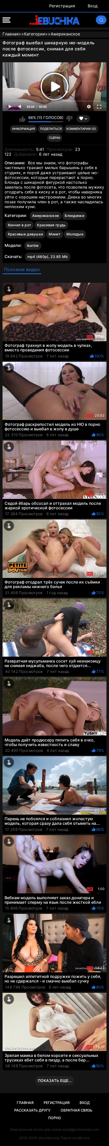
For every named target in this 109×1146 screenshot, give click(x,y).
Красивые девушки (25, 234)
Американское (45, 215)
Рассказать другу (32, 1110)
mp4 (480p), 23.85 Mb (47, 256)
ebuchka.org (48, 1138)
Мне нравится (22, 118)
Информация (23, 129)
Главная (25, 1102)
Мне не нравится (69, 118)
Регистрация (62, 6)
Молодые (74, 234)
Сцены (54, 137)
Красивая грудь (51, 225)
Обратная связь (76, 1110)
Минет (55, 234)
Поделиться (51, 129)
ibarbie (33, 245)
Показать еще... (54, 1080)
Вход (93, 6)
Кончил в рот (19, 225)
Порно (54, 1118)
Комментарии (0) (81, 129)
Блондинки (74, 215)
